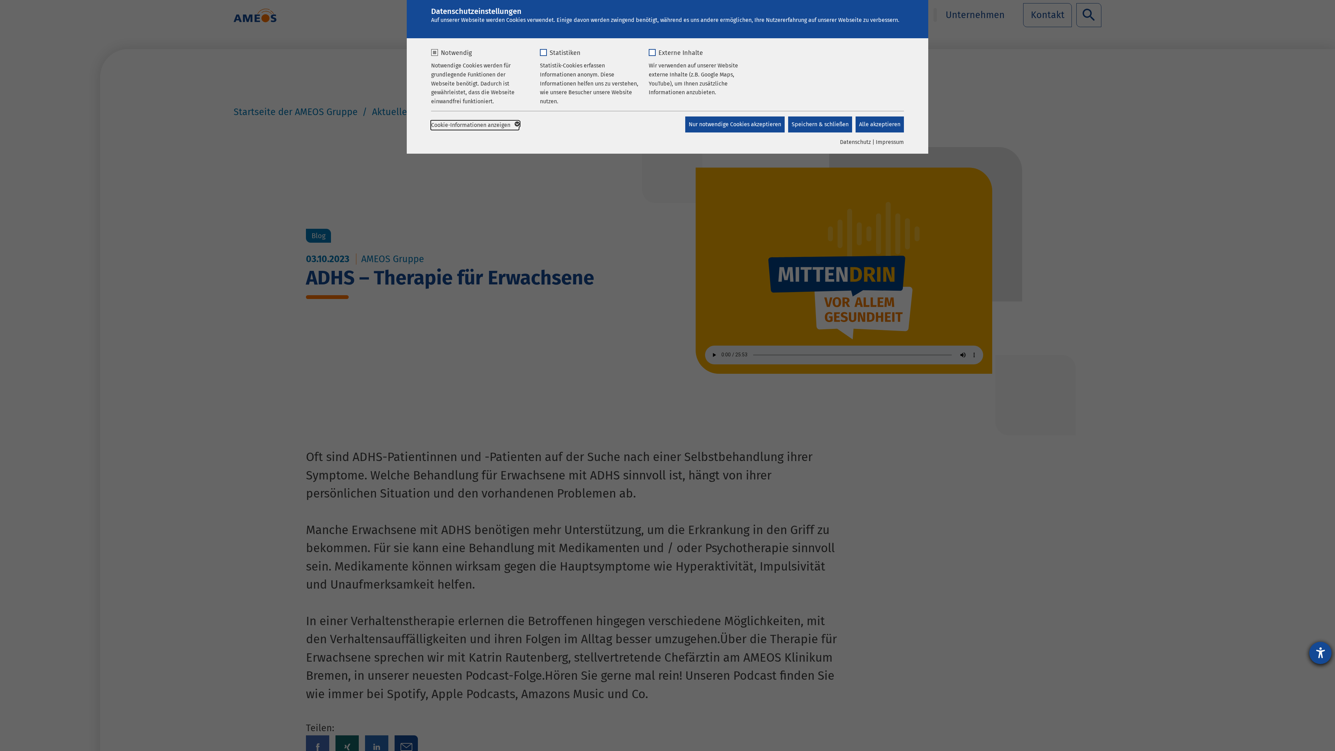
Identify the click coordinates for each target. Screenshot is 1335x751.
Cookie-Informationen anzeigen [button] (471, 125)
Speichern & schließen (820, 124)
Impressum (890, 142)
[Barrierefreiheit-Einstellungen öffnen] (1320, 653)
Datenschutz (855, 142)
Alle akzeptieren (879, 124)
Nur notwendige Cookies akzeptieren (735, 124)
